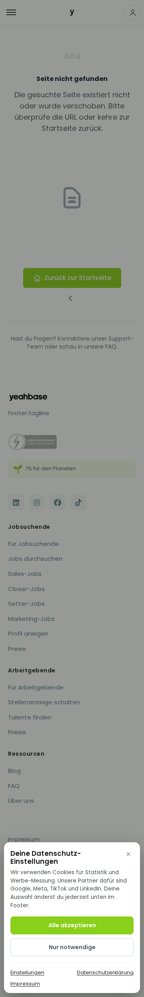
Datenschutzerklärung (105, 972)
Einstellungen (27, 972)
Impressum (25, 983)
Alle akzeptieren (72, 925)
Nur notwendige (72, 947)
